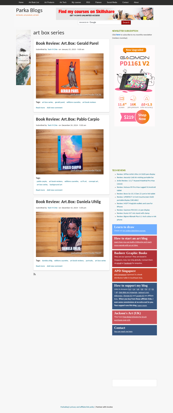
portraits (89, 261)
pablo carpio (42, 181)
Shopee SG (127, 296)
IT (149, 289)
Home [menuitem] (21, 2)
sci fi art (83, 181)
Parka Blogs (29, 11)
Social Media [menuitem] (112, 2)
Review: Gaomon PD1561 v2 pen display (133, 210)
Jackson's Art (143, 293)
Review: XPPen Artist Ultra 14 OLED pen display (136, 174)
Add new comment (54, 108)
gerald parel (59, 102)
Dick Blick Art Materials (128, 293)
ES (153, 289)
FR (146, 289)
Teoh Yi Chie (52, 50)
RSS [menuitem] (88, 2)
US (130, 289)
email (119, 263)
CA (134, 289)
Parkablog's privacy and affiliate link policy (77, 407)
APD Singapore (120, 275)
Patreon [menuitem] (98, 2)
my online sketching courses (134, 231)
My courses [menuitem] (76, 2)
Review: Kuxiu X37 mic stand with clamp (133, 213)
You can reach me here (123, 332)
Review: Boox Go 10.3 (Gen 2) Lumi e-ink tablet (136, 194)
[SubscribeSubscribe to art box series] (34, 274)
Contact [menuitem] (125, 2)
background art (56, 185)
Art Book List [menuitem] (34, 2)
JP (116, 293)
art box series (47, 102)
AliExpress (118, 296)
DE (142, 289)
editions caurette (73, 102)
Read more (40, 108)
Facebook (128, 263)
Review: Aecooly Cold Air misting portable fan (135, 178)
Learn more (142, 306)
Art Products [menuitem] (49, 2)
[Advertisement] (132, 146)
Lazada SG (140, 296)
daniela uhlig (47, 261)
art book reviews (89, 102)
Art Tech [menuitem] (63, 2)
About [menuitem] (136, 2)
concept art (93, 181)
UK (138, 289)
